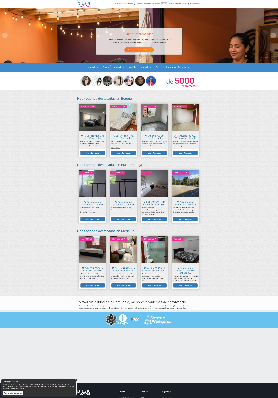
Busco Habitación (128, 50)
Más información (92, 153)
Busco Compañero (150, 50)
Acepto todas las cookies (13, 393)
